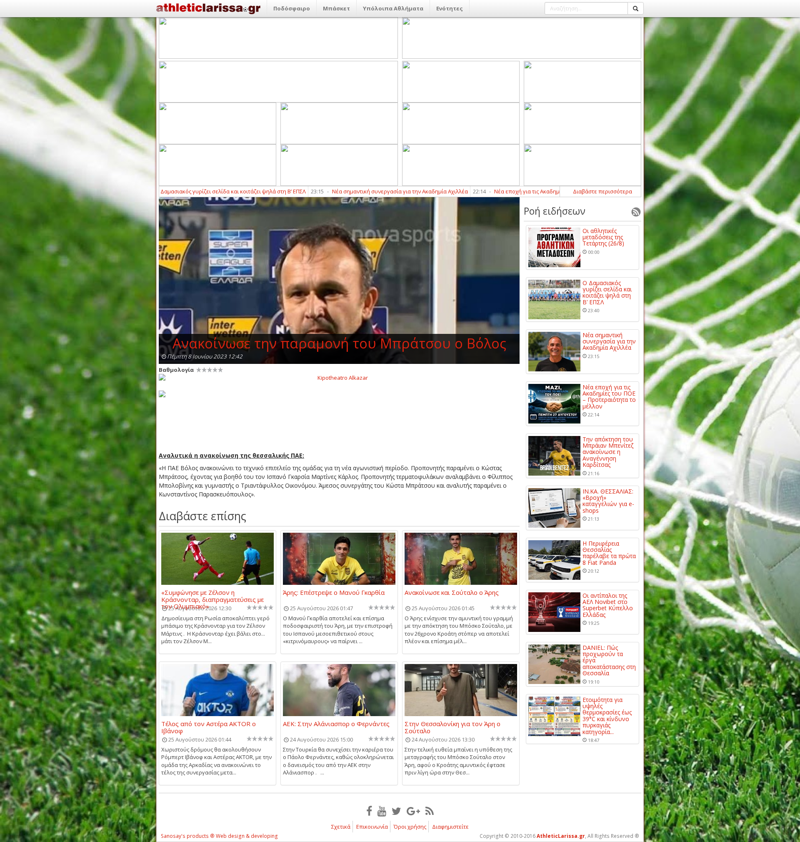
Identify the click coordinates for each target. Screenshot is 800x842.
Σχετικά (340, 826)
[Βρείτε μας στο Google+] (413, 811)
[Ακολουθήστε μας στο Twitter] (396, 811)
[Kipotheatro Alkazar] (339, 377)
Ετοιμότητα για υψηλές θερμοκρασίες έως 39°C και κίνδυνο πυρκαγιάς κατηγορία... (607, 716)
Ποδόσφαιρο (291, 8)
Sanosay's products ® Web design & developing (219, 835)
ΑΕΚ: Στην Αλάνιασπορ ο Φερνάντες (336, 724)
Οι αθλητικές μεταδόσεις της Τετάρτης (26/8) (603, 237)
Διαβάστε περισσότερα (602, 191)
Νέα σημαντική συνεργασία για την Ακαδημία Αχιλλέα (343, 191)
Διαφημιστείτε (450, 826)
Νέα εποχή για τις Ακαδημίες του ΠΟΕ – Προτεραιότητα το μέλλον (520, 191)
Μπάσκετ (336, 8)
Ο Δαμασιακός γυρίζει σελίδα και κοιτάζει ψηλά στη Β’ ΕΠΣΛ (173, 191)
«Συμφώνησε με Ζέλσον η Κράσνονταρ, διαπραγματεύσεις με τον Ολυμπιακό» (212, 595)
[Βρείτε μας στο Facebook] (369, 811)
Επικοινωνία (372, 826)
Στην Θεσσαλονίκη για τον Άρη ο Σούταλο (452, 727)
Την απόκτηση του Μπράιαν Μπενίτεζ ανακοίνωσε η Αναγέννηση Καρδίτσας (607, 452)
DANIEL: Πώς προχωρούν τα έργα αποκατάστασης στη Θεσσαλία (609, 660)
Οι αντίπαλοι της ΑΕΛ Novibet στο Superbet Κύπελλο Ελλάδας (607, 605)
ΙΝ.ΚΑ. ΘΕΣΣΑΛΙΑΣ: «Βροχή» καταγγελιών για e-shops (608, 501)
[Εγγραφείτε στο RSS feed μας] (429, 811)
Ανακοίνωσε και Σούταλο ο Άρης (452, 592)
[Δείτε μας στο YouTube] (382, 811)
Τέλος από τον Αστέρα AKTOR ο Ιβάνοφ (208, 727)
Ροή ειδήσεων (554, 211)
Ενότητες (449, 8)
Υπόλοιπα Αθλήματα (393, 8)
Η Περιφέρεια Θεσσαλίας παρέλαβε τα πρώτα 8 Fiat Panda (609, 553)
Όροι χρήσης (410, 826)
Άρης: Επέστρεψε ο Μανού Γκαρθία (334, 592)
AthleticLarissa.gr (561, 835)
